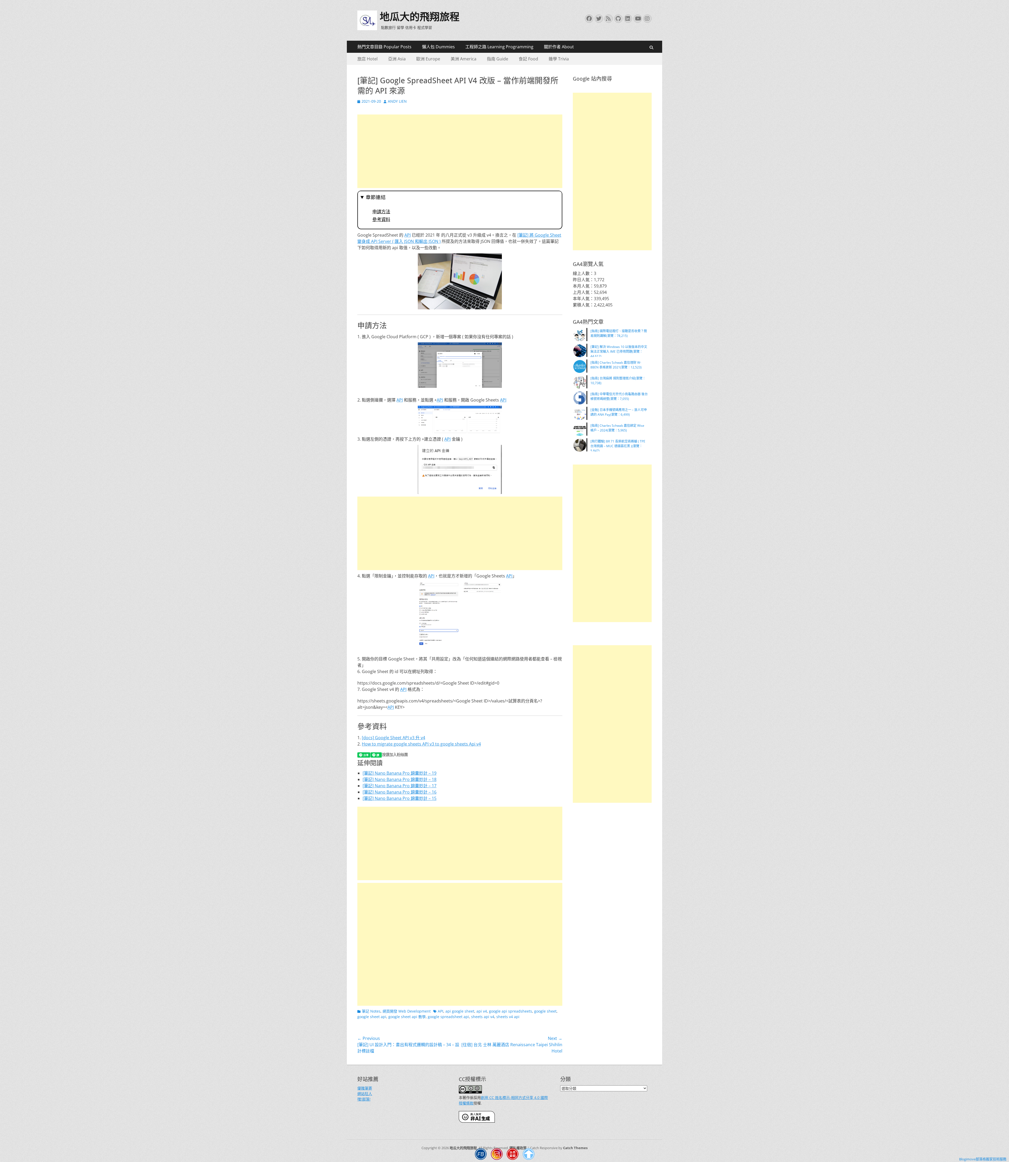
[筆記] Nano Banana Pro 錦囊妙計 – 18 (399, 779)
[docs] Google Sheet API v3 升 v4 (393, 738)
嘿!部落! (363, 1099)
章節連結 (376, 197)
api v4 (481, 1011)
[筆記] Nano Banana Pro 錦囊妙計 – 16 (399, 792)
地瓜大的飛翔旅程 (420, 17)
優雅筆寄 (364, 1088)
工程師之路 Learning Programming (499, 47)
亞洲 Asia (397, 59)
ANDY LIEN (397, 101)
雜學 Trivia (559, 59)
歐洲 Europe (428, 59)
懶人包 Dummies (438, 47)
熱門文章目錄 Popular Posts (384, 47)
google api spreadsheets (510, 1011)
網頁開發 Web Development (407, 1011)
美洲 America (463, 59)
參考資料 (381, 219)
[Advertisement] (459, 151)
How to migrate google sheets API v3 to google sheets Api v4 (421, 744)
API (407, 235)
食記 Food (528, 59)
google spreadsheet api (448, 1016)
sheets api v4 (482, 1016)
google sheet (545, 1011)
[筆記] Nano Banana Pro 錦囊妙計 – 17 (399, 786)
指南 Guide (497, 59)
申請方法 (381, 211)
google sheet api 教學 (407, 1016)
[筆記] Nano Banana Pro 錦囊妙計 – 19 (399, 773)
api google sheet (459, 1011)
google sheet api (371, 1016)
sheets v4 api (507, 1016)
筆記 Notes (371, 1011)
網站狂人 (364, 1093)
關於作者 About (559, 47)
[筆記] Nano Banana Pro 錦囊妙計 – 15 (399, 798)
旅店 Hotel (367, 59)
